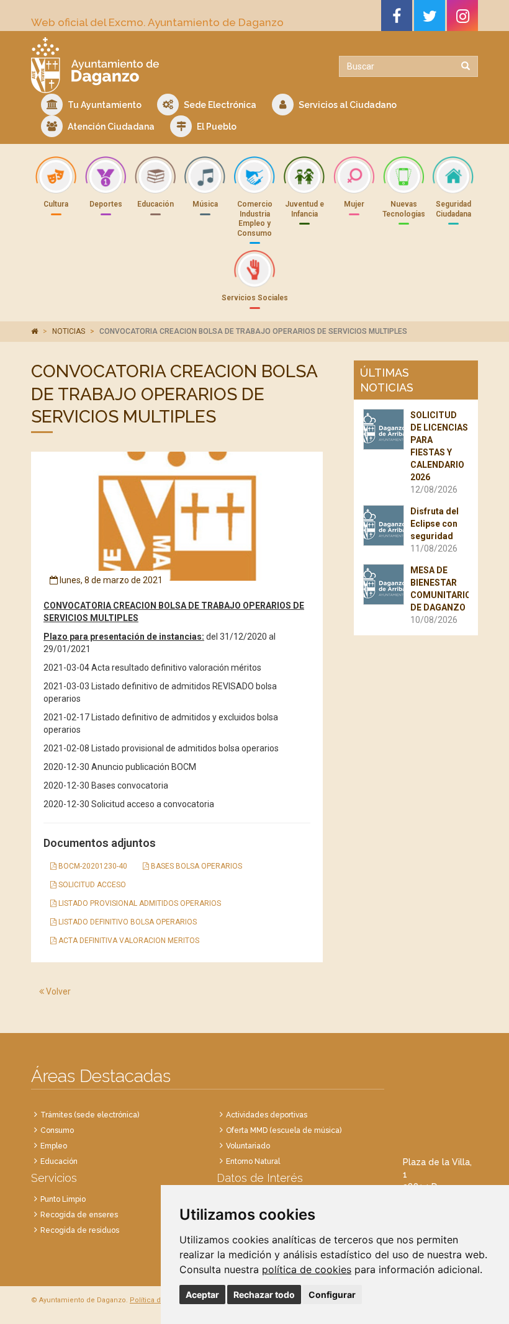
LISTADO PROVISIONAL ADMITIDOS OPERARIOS (138, 903)
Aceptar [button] (202, 1294)
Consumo (57, 1130)
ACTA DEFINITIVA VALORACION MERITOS (127, 940)
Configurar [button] (332, 1294)
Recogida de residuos (79, 1230)
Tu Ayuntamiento (104, 105)
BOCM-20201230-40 (91, 866)
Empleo (53, 1146)
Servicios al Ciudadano (347, 105)
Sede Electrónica (219, 105)
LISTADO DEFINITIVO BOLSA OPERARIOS (126, 922)
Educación (59, 1161)
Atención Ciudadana (110, 127)
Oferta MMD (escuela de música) (283, 1130)
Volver (57, 991)
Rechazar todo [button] (264, 1294)
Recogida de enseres (79, 1214)
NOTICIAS (68, 331)
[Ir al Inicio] (138, 65)
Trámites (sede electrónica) (89, 1115)
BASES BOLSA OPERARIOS (195, 866)
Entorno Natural (253, 1161)
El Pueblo (215, 127)
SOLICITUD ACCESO (91, 884)
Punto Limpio (63, 1199)
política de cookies (306, 1269)
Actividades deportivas (266, 1115)
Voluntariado (248, 1146)
